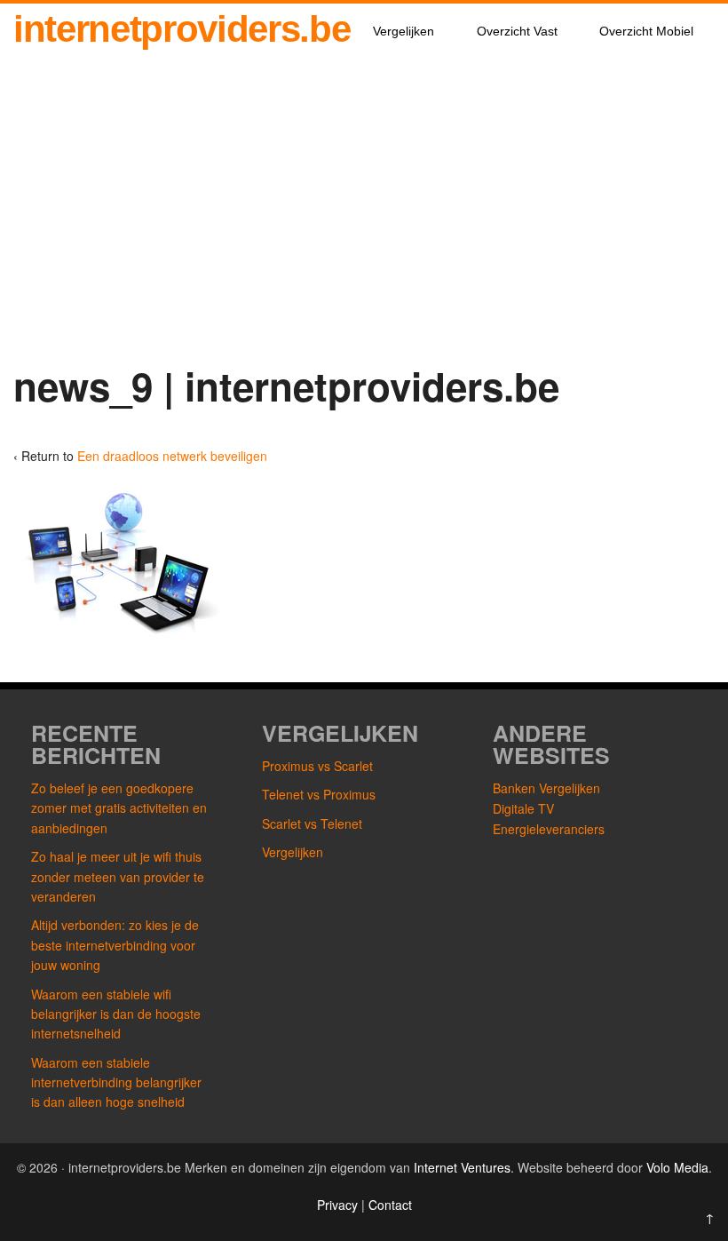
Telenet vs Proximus (319, 794)
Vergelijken (403, 31)
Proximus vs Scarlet (317, 766)
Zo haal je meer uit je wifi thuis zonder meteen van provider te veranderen (117, 876)
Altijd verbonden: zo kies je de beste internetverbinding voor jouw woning (115, 945)
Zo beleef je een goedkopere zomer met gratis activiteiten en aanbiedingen (119, 808)
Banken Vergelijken (546, 788)
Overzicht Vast (517, 31)
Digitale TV (523, 808)
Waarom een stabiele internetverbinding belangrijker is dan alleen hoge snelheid (116, 1082)
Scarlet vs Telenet (312, 823)
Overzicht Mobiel (646, 31)
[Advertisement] (364, 214)
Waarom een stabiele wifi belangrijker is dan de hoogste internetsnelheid (116, 1014)
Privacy (339, 1204)
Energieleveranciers (549, 829)
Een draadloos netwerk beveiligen (172, 456)
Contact (390, 1204)
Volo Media (677, 1167)
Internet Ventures (462, 1167)
